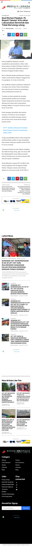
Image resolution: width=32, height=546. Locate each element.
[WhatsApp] (25, 34)
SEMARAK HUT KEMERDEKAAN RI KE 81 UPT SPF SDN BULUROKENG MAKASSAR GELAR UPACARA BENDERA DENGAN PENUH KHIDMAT (15, 265)
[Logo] (16, 7)
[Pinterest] (17, 34)
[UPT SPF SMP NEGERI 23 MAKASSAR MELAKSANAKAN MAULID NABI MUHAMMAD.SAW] (23, 413)
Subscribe (26, 508)
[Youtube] (16, 490)
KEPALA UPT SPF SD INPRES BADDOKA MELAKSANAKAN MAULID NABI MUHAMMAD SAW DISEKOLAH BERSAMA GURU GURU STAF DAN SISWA (8, 425)
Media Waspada (10, 28)
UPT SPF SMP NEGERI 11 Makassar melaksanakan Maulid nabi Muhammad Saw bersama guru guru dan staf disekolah (23, 397)
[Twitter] (13, 34)
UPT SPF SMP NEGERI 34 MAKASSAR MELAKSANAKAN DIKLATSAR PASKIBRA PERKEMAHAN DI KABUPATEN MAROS (8, 398)
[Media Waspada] (3, 28)
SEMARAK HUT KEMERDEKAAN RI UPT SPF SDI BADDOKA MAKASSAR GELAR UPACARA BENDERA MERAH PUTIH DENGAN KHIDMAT (20, 325)
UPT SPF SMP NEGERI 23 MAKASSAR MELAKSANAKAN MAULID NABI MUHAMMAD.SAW (23, 423)
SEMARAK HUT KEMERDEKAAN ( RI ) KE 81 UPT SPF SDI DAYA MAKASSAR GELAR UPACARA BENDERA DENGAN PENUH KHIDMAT (20, 289)
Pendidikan (4, 258)
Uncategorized (5, 15)
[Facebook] (9, 34)
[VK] (21, 34)
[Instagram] (16, 485)
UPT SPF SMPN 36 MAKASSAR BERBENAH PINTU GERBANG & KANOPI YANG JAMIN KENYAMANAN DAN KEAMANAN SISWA (20, 339)
